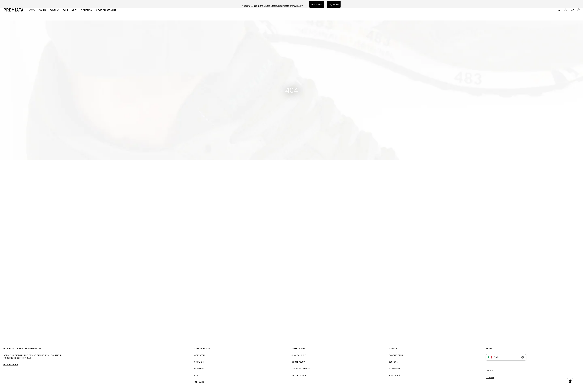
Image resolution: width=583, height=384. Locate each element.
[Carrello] (578, 10)
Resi (196, 375)
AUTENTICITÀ (394, 375)
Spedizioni (199, 362)
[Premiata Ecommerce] (13, 10)
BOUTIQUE (393, 362)
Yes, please (316, 4)
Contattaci (200, 355)
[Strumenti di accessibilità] (570, 381)
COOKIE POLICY (298, 362)
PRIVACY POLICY (299, 355)
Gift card (199, 382)
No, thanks (334, 4)
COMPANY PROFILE (396, 355)
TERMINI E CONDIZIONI (301, 368)
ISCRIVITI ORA (10, 364)
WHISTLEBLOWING (299, 375)
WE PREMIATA (394, 368)
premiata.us (295, 6)
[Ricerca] (559, 9)
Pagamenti (199, 368)
